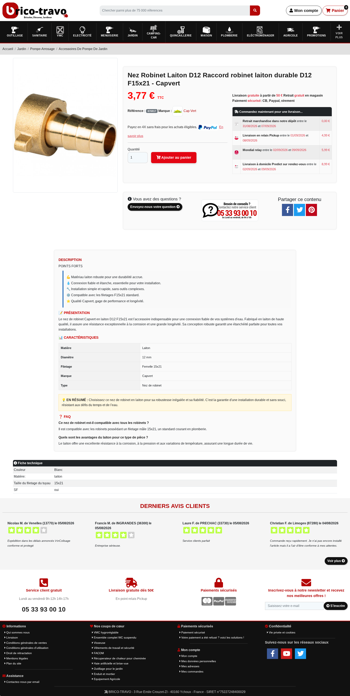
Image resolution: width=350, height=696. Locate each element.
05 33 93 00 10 (44, 609)
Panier (339, 9)
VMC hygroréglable (105, 632)
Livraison (11, 637)
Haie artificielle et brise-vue (110, 663)
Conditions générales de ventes (26, 642)
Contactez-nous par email (22, 681)
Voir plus (334, 561)
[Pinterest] (311, 210)
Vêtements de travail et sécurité (113, 647)
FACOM (98, 653)
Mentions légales (16, 658)
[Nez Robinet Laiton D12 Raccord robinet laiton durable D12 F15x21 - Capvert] (65, 125)
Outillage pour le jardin (108, 668)
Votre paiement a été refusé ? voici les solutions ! (212, 637)
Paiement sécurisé (192, 632)
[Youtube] (286, 653)
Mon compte (305, 10)
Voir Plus (339, 35)
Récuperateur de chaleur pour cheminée (119, 658)
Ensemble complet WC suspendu (114, 637)
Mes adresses (189, 666)
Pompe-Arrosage (42, 49)
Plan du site (13, 663)
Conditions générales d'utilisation (26, 647)
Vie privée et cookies (281, 632)
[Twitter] (299, 210)
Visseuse (99, 642)
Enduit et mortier (104, 674)
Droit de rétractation (18, 653)
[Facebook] (287, 210)
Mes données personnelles (198, 661)
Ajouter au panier (175, 157)
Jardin (21, 49)
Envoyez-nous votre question (153, 207)
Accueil (7, 49)
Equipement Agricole (106, 679)
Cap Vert (189, 111)
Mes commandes (191, 671)
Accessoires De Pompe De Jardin (83, 49)
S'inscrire (337, 606)
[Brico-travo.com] (35, 10)
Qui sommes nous (17, 632)
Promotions (316, 35)
